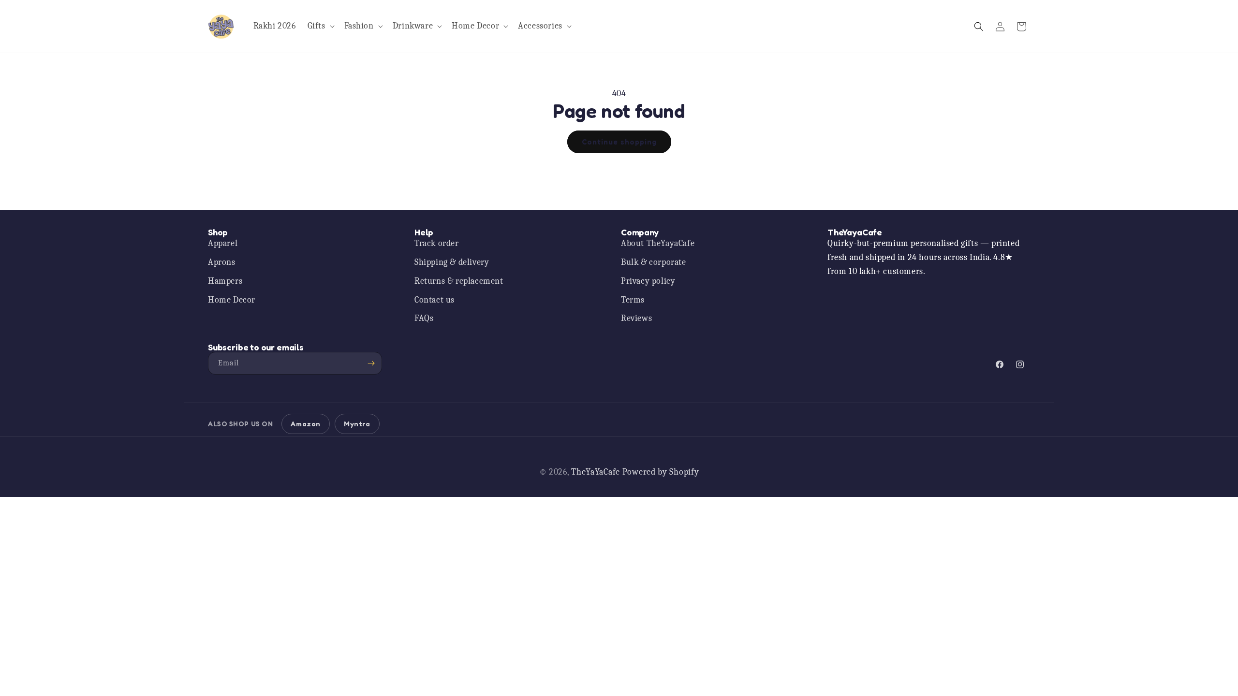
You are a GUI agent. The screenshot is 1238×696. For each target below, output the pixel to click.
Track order (436, 243)
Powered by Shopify (660, 472)
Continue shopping (619, 141)
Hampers (225, 281)
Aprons (222, 262)
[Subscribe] (371, 363)
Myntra (357, 424)
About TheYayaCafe (657, 243)
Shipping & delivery (451, 262)
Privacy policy (648, 281)
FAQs (423, 318)
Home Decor (231, 300)
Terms (633, 300)
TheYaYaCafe (595, 472)
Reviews (636, 318)
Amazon (306, 424)
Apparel (222, 243)
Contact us (434, 300)
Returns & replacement (458, 281)
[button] (320, 26)
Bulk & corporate (653, 262)
